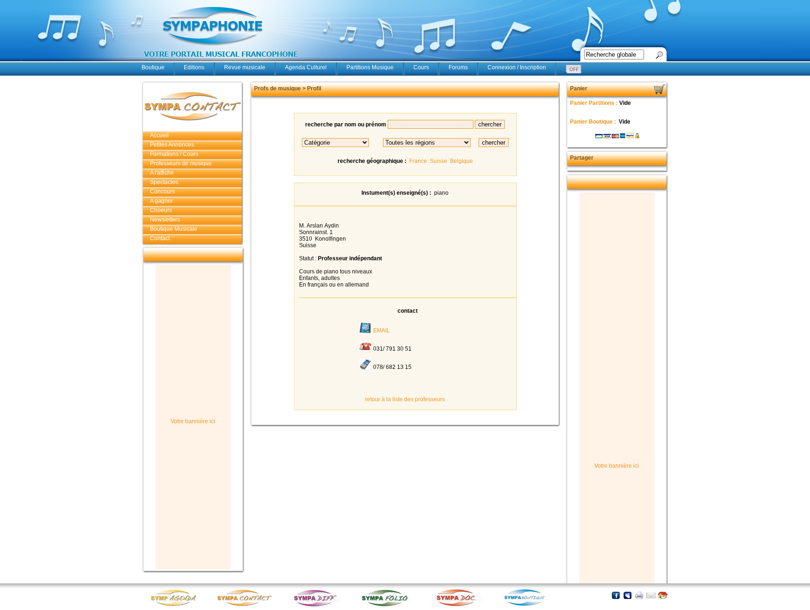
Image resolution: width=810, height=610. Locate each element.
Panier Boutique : (593, 121)
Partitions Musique (370, 67)
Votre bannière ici (193, 421)
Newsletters (165, 219)
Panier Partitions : (594, 103)
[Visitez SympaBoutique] (528, 605)
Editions (194, 67)
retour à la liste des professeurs (405, 399)
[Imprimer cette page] (639, 595)
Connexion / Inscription (517, 67)
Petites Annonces (172, 144)
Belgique (461, 161)
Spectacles (164, 182)
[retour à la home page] (221, 62)
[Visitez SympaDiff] (317, 605)
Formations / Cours (174, 154)
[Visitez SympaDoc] (458, 605)
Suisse (438, 161)
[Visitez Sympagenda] (177, 605)
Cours (421, 67)
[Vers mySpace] (627, 595)
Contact (160, 238)
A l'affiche (162, 172)
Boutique (153, 67)
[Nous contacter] (651, 595)
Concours (162, 191)
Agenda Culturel (306, 67)
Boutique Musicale (173, 229)
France (418, 161)
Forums (458, 67)
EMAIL (381, 330)
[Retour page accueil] (662, 595)
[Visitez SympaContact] (247, 605)
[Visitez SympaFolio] (387, 605)
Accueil (159, 135)
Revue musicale (244, 67)
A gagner (161, 201)
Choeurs (161, 210)
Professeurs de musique (181, 163)
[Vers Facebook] (616, 595)
